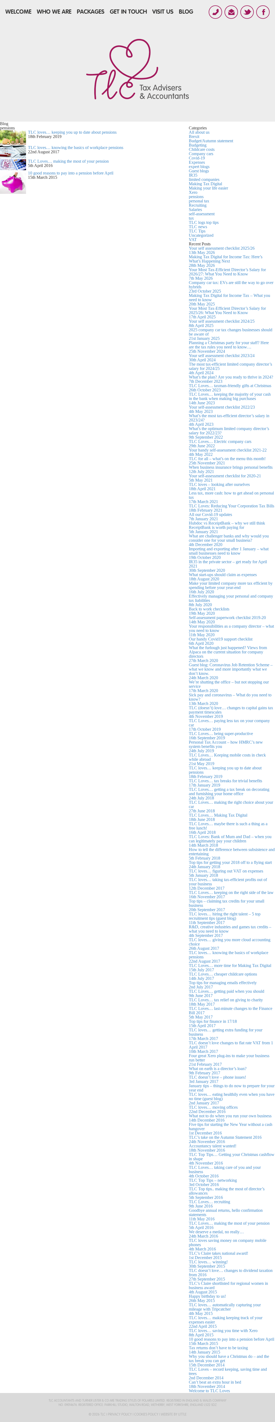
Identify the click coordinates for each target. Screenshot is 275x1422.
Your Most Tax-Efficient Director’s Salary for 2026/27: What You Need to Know (227, 274)
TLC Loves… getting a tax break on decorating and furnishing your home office (229, 793)
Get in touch (128, 11)
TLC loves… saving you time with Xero (223, 1332)
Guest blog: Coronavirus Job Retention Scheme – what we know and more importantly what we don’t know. (231, 671)
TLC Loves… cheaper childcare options (223, 976)
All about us (199, 132)
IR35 (193, 175)
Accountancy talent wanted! (212, 1148)
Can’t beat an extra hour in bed (215, 1384)
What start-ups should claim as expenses (223, 576)
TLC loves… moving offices (213, 1109)
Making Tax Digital (205, 183)
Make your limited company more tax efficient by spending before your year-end (231, 587)
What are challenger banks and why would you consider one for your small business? (229, 540)
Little (182, 1414)
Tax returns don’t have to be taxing (218, 1349)
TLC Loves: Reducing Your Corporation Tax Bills (231, 508)
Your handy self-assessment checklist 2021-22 (228, 452)
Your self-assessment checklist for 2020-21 (225, 478)
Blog (186, 11)
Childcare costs (202, 149)
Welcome (18, 11)
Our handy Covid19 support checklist (220, 641)
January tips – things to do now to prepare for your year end (231, 1087)
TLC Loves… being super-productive (221, 735)
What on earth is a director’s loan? (218, 1070)
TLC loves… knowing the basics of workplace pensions (75, 147)
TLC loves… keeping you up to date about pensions (72, 132)
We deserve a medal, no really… (216, 1234)
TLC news (198, 226)
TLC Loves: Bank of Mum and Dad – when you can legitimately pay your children (230, 841)
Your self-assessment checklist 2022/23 (222, 409)
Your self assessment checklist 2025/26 (222, 250)
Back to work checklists (209, 611)
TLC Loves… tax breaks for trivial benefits (225, 783)
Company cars (201, 153)
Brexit (194, 136)
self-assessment (202, 214)
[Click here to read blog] (13, 143)
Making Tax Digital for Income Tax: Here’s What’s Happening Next (225, 261)
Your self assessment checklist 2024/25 (222, 323)
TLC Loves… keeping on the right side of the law (231, 894)
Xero (193, 192)
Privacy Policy (120, 1414)
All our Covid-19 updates (210, 516)
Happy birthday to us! (207, 1298)
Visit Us (162, 11)
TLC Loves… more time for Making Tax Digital (230, 967)
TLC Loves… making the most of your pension (68, 161)
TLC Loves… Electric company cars (220, 443)
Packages (90, 11)
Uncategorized (201, 235)
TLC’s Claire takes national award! (218, 1255)
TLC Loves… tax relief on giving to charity (226, 1002)
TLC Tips (197, 231)
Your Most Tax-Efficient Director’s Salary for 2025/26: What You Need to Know (227, 312)
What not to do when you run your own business (230, 1118)
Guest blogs (199, 171)
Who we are (54, 11)
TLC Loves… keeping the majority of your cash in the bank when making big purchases (230, 398)
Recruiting (198, 205)
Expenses (197, 162)
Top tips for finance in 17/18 (213, 1023)
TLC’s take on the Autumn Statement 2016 (225, 1139)
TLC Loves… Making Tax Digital (218, 817)
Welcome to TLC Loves (209, 1390)
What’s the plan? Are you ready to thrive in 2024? (231, 379)
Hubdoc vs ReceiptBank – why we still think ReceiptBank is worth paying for (227, 527)
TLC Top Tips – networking (213, 1182)
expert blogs (199, 166)
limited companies (204, 179)
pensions (196, 196)
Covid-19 (197, 158)
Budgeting (198, 145)
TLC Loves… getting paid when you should (226, 993)
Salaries (195, 209)
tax (191, 218)
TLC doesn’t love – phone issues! (217, 1079)
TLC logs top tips (204, 222)
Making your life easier (208, 188)
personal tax (199, 201)
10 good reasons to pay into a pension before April (70, 173)
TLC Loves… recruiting (209, 1203)
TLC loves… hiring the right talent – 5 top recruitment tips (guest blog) (224, 918)
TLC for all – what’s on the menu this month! (227, 460)
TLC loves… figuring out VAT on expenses (226, 873)
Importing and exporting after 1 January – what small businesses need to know (229, 553)
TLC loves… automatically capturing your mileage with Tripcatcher (225, 1309)
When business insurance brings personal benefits (231, 469)
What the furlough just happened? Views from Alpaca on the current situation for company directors (228, 654)
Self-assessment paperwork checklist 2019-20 (227, 619)
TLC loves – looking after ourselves (219, 486)
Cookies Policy (146, 1414)
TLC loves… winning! (208, 1264)
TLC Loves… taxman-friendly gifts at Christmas (230, 387)
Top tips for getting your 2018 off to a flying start (230, 864)
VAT (193, 239)
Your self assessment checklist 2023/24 (222, 357)
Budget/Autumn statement (211, 141)
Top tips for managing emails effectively (223, 984)
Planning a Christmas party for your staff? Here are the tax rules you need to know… (229, 347)
